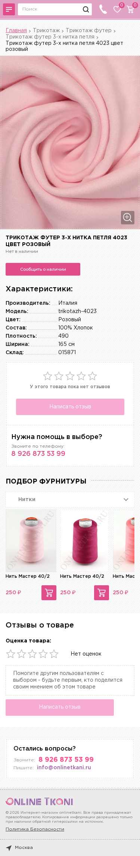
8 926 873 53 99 (38, 454)
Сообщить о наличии (43, 269)
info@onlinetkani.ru (64, 768)
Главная (16, 30)
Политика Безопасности (35, 829)
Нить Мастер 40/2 (28, 576)
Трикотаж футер (89, 30)
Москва (24, 848)
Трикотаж (46, 30)
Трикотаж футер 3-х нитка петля (50, 37)
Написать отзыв (70, 407)
